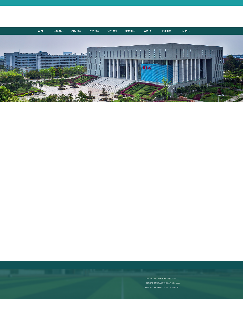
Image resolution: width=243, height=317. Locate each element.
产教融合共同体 (199, 189)
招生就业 (112, 31)
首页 (40, 31)
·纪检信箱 (159, 17)
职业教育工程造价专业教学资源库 (75, 265)
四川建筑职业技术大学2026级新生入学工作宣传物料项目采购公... (61, 203)
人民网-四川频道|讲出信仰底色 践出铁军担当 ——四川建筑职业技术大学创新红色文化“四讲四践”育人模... (191, 123)
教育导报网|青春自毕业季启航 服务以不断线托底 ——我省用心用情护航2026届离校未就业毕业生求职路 (191, 148)
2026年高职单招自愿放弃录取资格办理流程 (109, 212)
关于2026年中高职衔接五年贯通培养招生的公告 (111, 198)
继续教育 (166, 31)
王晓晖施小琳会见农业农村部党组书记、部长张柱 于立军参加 (60, 158)
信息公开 (148, 31)
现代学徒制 (199, 181)
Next (208, 68)
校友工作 (171, 206)
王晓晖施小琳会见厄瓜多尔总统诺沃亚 (49, 129)
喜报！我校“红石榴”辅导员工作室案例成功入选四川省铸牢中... (117, 153)
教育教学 (130, 31)
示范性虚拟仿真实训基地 (171, 189)
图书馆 (199, 198)
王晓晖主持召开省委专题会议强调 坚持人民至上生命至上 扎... (60, 148)
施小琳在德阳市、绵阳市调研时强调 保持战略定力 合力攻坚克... (61, 139)
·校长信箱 (146, 17)
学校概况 (58, 31)
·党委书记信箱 (132, 17)
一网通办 (184, 31)
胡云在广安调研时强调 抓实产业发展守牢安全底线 (55, 153)
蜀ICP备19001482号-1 (172, 287)
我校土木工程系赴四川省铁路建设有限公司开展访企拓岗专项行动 (119, 119)
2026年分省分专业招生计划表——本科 (107, 188)
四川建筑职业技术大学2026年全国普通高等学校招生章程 (115, 203)
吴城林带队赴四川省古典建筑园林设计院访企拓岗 (112, 139)
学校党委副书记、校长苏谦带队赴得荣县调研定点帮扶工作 (116, 158)
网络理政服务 (171, 181)
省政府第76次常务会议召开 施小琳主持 (50, 134)
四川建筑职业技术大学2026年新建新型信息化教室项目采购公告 (61, 193)
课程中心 (171, 198)
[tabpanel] (121, 68)
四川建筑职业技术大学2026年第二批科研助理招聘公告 (57, 184)
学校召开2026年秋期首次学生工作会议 (107, 124)
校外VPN (199, 206)
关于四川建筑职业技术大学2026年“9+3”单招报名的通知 (114, 217)
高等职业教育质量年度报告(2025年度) (139, 265)
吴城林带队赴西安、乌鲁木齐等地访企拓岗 (109, 148)
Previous (35, 68)
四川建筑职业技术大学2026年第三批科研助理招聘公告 (57, 179)
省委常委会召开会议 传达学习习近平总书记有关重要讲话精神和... (61, 119)
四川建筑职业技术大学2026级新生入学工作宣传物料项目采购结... (61, 188)
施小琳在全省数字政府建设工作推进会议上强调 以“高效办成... (60, 124)
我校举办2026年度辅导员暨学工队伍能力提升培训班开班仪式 (117, 134)
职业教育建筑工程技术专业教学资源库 (46, 265)
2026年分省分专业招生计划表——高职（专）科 (111, 193)
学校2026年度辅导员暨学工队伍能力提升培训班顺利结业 (115, 129)
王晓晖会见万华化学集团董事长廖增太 (49, 143)
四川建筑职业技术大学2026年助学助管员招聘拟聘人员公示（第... (61, 217)
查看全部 (78, 164)
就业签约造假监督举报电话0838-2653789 (106, 265)
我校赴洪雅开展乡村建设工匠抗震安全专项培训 (111, 143)
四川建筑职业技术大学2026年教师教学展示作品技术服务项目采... (61, 198)
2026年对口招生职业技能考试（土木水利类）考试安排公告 (116, 208)
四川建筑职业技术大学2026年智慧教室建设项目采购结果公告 (60, 212)
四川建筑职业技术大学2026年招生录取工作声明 (111, 179)
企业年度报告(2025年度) (165, 265)
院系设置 (94, 31)
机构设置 (76, 31)
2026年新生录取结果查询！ (102, 184)
